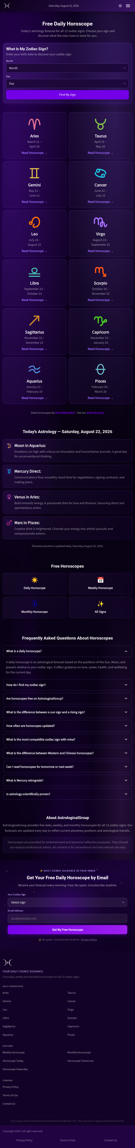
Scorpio (72, 1018)
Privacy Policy (89, 940)
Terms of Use (10, 1095)
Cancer (72, 1001)
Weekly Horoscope (14, 1052)
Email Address (15, 910)
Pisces (71, 1035)
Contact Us (9, 1104)
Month (9, 61)
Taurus (72, 993)
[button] (67, 661)
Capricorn (73, 1026)
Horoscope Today (13, 1061)
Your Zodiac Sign (17, 894)
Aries (6, 993)
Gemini (7, 1001)
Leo (5, 1010)
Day (8, 76)
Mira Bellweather (65, 413)
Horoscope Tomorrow (81, 1061)
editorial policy (95, 413)
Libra (6, 1018)
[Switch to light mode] (120, 6)
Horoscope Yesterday (15, 1069)
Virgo (71, 1010)
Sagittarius (9, 1026)
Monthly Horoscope (79, 1052)
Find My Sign (67, 95)
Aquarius (8, 1035)
